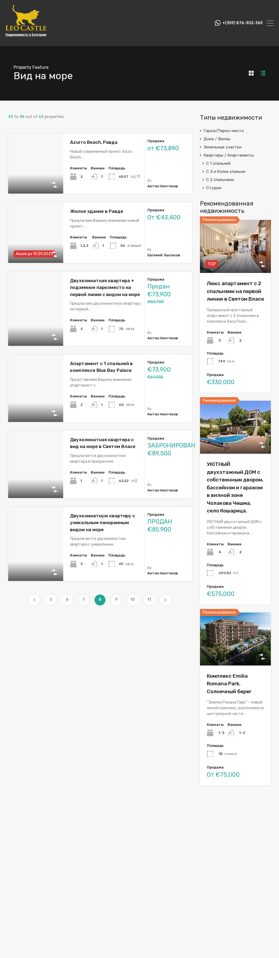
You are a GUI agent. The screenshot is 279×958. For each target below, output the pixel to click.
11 (149, 599)
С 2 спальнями (220, 179)
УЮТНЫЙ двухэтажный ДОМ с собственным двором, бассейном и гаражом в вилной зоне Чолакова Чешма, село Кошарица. (235, 487)
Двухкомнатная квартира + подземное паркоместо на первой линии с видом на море (105, 287)
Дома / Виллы (217, 138)
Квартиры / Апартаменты (229, 155)
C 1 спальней (218, 163)
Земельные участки (222, 147)
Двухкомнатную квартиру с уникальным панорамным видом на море (102, 522)
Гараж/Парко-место (224, 130)
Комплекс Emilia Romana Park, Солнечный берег (229, 684)
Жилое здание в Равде (96, 211)
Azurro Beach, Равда (93, 142)
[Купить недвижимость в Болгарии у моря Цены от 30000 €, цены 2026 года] (25, 39)
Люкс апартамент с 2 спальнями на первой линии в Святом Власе (235, 291)
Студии (213, 187)
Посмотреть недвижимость (36, 181)
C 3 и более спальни (225, 171)
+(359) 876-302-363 (242, 23)
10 (132, 599)
